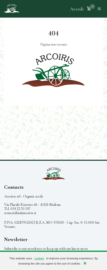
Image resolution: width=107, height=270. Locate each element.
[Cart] (89, 9)
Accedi (77, 9)
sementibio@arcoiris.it (20, 213)
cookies (39, 258)
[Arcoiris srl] (11, 8)
